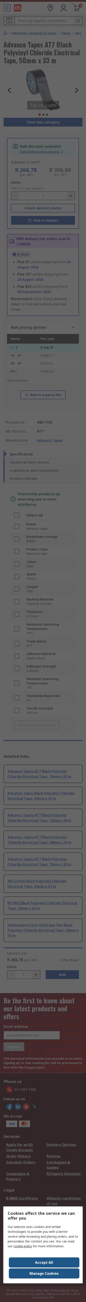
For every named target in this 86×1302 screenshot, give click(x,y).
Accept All (44, 1262)
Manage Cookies (44, 1273)
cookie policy (22, 1246)
